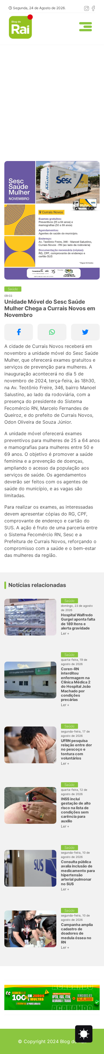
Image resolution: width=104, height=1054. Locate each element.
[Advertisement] (52, 99)
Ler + (65, 633)
